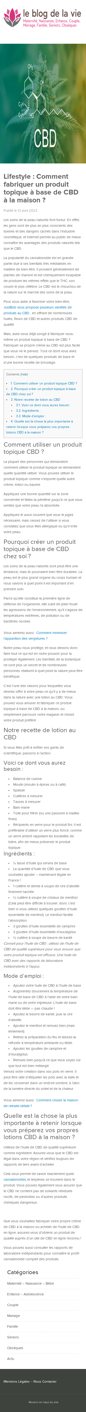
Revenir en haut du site (44, 1402)
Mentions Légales (17, 1382)
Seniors (13, 1337)
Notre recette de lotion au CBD (35, 400)
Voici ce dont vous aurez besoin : (43, 405)
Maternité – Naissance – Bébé (30, 1284)
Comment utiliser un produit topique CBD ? (44, 383)
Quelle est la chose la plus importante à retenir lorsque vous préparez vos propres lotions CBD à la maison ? (39, 426)
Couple (12, 1305)
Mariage (13, 1316)
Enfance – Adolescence (25, 1294)
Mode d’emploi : (31, 416)
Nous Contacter (45, 1382)
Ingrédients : (28, 411)
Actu (10, 1359)
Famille (12, 1327)
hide (24, 374)
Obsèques (15, 1348)
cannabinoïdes (15, 1180)
